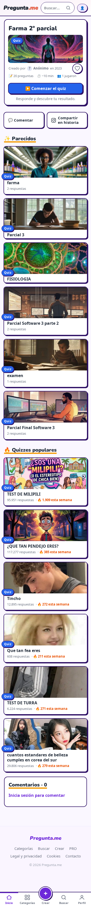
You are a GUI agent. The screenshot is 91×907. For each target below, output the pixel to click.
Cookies (53, 855)
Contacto (73, 855)
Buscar (44, 848)
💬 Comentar (20, 120)
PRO (73, 848)
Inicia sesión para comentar (37, 795)
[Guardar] (77, 68)
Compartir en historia (68, 120)
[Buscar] (68, 8)
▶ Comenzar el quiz (45, 88)
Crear (59, 848)
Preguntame (45, 838)
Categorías (23, 848)
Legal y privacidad (26, 855)
